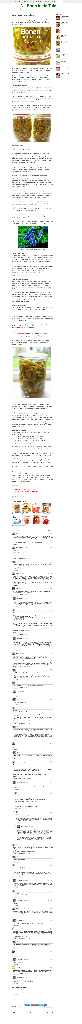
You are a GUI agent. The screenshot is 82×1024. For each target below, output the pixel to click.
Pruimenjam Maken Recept (65, 17)
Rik (16, 928)
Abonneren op (15, 1006)
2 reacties (21, 687)
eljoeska (17, 951)
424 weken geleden (25, 547)
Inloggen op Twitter (41, 1005)
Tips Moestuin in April (65, 67)
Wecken (23, 16)
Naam (24, 989)
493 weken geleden (21, 653)
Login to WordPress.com (35, 1005)
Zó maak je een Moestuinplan (64, 61)
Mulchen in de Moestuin (64, 42)
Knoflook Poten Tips (65, 73)
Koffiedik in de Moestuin (64, 23)
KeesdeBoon (19, 598)
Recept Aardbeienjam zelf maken (46, 525)
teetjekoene (18, 588)
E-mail (38, 989)
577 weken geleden (25, 880)
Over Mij (53, 1)
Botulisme (19, 16)
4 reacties (21, 778)
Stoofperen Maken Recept (35, 525)
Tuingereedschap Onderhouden (64, 48)
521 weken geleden (20, 743)
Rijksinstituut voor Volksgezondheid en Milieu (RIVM (28, 491)
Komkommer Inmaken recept (16, 513)
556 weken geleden (25, 699)
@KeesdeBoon (21, 333)
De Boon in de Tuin (38, 6)
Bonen (16, 16)
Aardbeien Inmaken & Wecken (36, 513)
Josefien (17, 908)
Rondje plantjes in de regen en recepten (26, 894)
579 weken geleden (22, 908)
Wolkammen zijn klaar (23, 936)
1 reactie (21, 558)
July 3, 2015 (38, 337)
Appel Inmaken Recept (25, 513)
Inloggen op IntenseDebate (27, 1005)
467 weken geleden (21, 573)
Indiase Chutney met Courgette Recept (46, 513)
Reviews (47, 1)
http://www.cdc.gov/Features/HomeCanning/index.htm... (24, 851)
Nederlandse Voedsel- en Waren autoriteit (25, 489)
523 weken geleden (30, 826)
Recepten (40, 1)
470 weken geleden (25, 638)
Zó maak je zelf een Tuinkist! (65, 55)
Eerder (14, 75)
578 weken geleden (25, 900)
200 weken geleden (20, 533)
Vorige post (15, 1012)
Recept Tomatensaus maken (26, 525)
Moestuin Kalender (32, 1)
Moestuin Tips (22, 1)
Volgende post (49, 1012)
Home (31, 1012)
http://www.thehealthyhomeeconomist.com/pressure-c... (35, 839)
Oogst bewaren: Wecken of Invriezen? (16, 525)
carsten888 (18, 967)
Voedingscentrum (19, 493)
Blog (16, 1)
